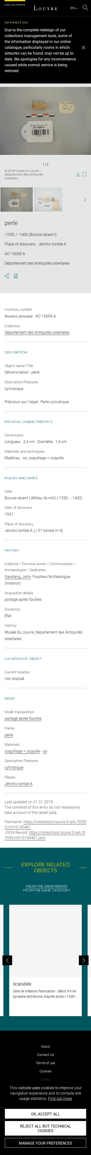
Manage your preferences (45, 1143)
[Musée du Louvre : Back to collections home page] (45, 8)
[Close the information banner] (83, 47)
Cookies (45, 1071)
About (45, 1046)
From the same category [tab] (46, 890)
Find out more (60, 1098)
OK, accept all (45, 1114)
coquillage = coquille (22, 751)
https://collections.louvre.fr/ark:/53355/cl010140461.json (45, 835)
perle (9, 735)
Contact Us (45, 1055)
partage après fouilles (23, 718)
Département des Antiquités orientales (37, 332)
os (45, 751)
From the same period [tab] (46, 886)
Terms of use (45, 1063)
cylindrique (14, 767)
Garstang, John (18, 576)
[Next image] (82, 199)
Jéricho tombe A (19, 783)
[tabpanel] (45, 960)
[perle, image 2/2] (48, 199)
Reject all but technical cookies (45, 1128)
